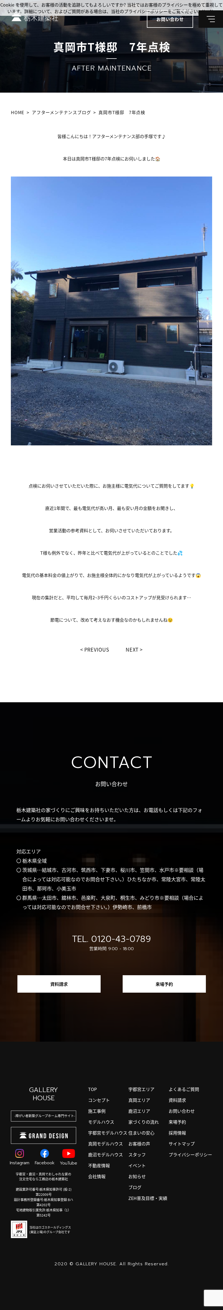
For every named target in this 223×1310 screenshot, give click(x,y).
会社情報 (97, 1176)
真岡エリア (139, 1100)
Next (132, 649)
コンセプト (99, 1100)
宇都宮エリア (141, 1089)
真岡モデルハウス (105, 1143)
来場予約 (164, 984)
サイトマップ (182, 1143)
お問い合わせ (182, 1111)
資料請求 (59, 984)
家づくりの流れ (143, 1121)
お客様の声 (139, 1143)
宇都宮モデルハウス (107, 1132)
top (92, 1089)
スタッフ (137, 1154)
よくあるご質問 (184, 1089)
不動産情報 (99, 1165)
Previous (96, 649)
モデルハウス (101, 1121)
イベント (137, 1165)
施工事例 (97, 1111)
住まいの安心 (141, 1132)
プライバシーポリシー (190, 1154)
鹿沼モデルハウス (105, 1154)
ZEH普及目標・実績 (147, 1198)
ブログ (134, 1187)
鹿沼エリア (139, 1111)
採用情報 (177, 1132)
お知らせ (137, 1176)
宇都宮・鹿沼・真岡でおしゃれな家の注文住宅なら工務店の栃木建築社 (43, 1176)
